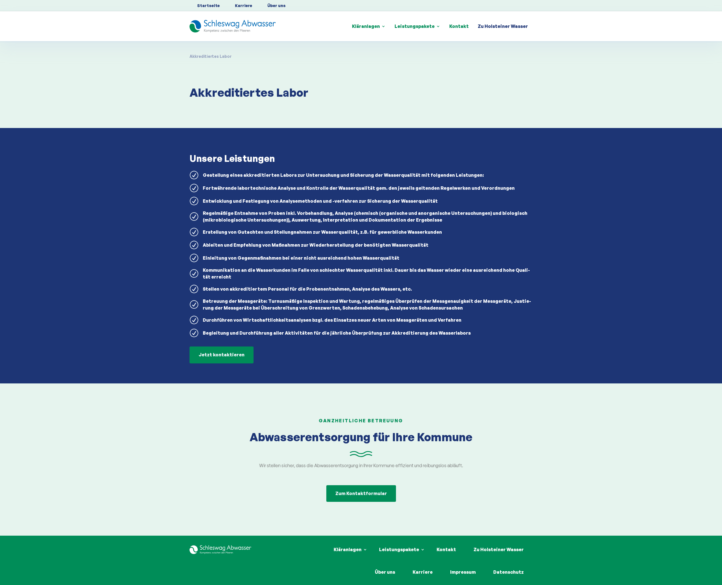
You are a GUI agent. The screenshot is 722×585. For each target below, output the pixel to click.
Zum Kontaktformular (361, 493)
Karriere (243, 5)
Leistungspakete (415, 26)
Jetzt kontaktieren (222, 354)
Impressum (463, 572)
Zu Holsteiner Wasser (503, 26)
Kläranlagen (366, 26)
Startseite (208, 5)
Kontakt (459, 26)
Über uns (276, 5)
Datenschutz (508, 572)
